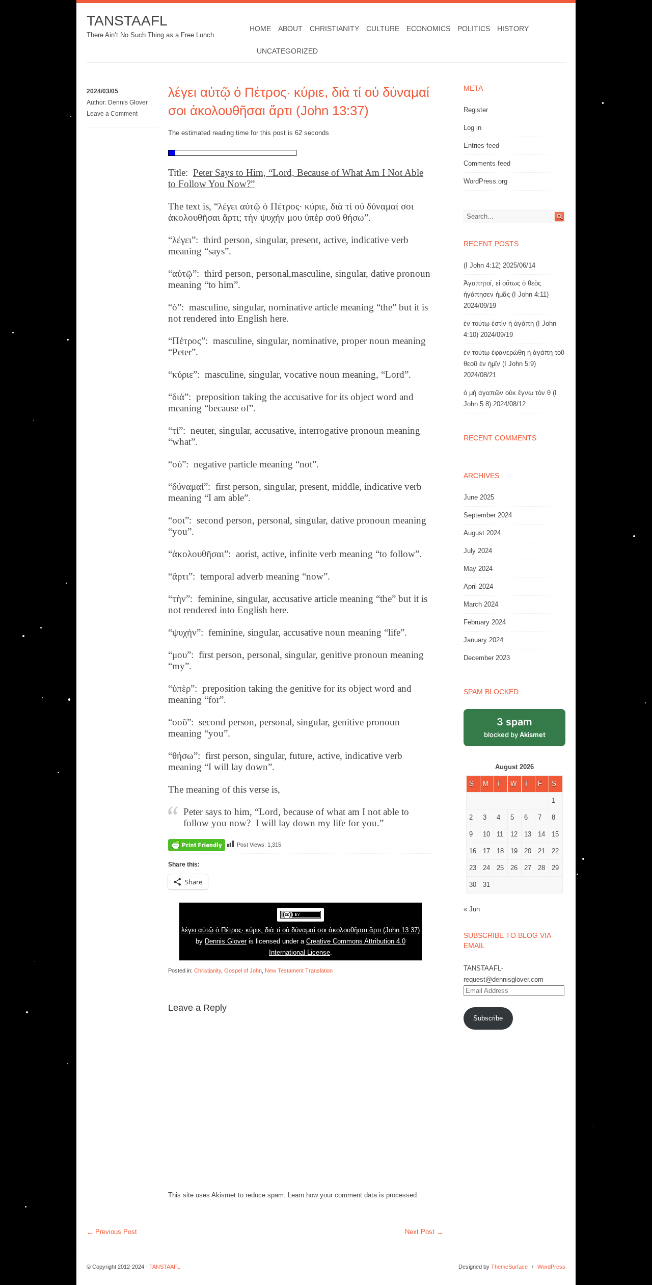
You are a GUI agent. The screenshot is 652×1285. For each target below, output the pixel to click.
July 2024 (478, 551)
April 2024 (478, 586)
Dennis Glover (128, 102)
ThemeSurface (509, 1267)
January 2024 (483, 640)
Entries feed (481, 145)
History (513, 28)
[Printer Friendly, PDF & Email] (196, 845)
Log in (472, 128)
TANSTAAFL (127, 21)
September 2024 (488, 515)
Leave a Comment (112, 113)
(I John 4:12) (482, 265)
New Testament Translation (299, 970)
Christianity (334, 28)
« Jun (472, 909)
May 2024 (478, 568)
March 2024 (481, 604)
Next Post (424, 1232)
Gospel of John (243, 970)
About (290, 28)
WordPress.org (485, 181)
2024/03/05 (102, 91)
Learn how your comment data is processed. (353, 1195)
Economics (428, 28)
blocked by (515, 727)
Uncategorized (287, 51)
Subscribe (488, 1018)
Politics (473, 28)
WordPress (551, 1267)
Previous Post (112, 1232)
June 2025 (479, 497)
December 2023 (487, 658)
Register (476, 110)
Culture (382, 28)
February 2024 (485, 622)
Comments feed (487, 163)
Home (260, 28)
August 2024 (482, 533)
